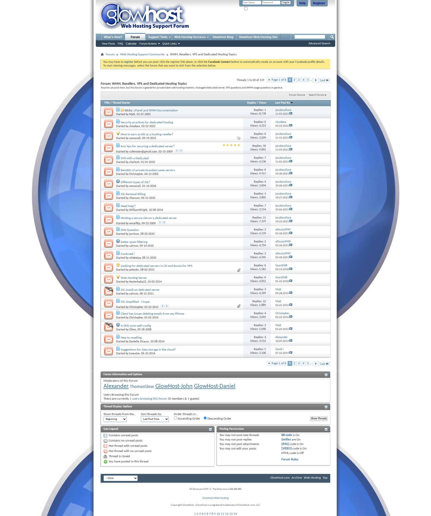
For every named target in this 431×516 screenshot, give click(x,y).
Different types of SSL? (135, 182)
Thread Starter (121, 102)
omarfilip (134, 223)
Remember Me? (256, 8)
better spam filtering (134, 242)
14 (235, 514)
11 (222, 514)
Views (262, 102)
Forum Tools (296, 95)
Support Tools (158, 37)
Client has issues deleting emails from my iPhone (152, 313)
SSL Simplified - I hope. (135, 301)
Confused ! (128, 254)
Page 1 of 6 (279, 79)
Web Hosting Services (190, 37)
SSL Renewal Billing (133, 194)
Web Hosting (312, 477)
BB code (286, 435)
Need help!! (128, 206)
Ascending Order (188, 418)
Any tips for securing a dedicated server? (148, 146)
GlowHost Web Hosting (215, 498)
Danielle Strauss (139, 341)
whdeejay (135, 257)
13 (231, 514)
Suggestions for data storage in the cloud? (148, 349)
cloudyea (134, 126)
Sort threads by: (151, 414)
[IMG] (285, 444)
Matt (132, 114)
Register (319, 3)
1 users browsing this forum (148, 398)
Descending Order (219, 418)
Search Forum (316, 95)
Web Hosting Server (134, 278)
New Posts (108, 43)
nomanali (135, 138)
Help (302, 3)
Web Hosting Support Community (142, 54)
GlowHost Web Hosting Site (258, 37)
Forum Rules (289, 459)
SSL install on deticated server (140, 290)
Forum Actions (148, 43)
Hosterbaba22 (137, 281)
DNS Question (130, 230)
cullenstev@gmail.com (143, 151)
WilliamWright (138, 210)
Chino (132, 329)
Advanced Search (319, 43)
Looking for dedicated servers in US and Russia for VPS (156, 266)
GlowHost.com (280, 477)
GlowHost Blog (223, 37)
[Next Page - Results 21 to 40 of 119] (316, 80)
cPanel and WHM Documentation (156, 110)
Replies (251, 102)
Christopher (136, 174)
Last (322, 80)
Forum (135, 37)
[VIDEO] (286, 448)
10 (218, 514)
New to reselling (131, 337)
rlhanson (134, 198)
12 (226, 514)
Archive (297, 477)
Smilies (286, 439)
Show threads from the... (120, 414)
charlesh (134, 162)
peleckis (134, 269)
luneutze (134, 353)
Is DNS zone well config (136, 325)
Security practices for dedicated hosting (147, 122)
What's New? (113, 37)
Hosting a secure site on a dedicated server (149, 218)
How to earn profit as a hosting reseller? (147, 134)
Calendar (131, 43)
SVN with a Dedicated (135, 158)
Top (325, 477)
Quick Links (169, 43)
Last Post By (282, 102)
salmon (133, 245)
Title (107, 102)
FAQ (120, 43)
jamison (134, 233)
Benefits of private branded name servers (148, 170)
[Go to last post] (290, 114)
